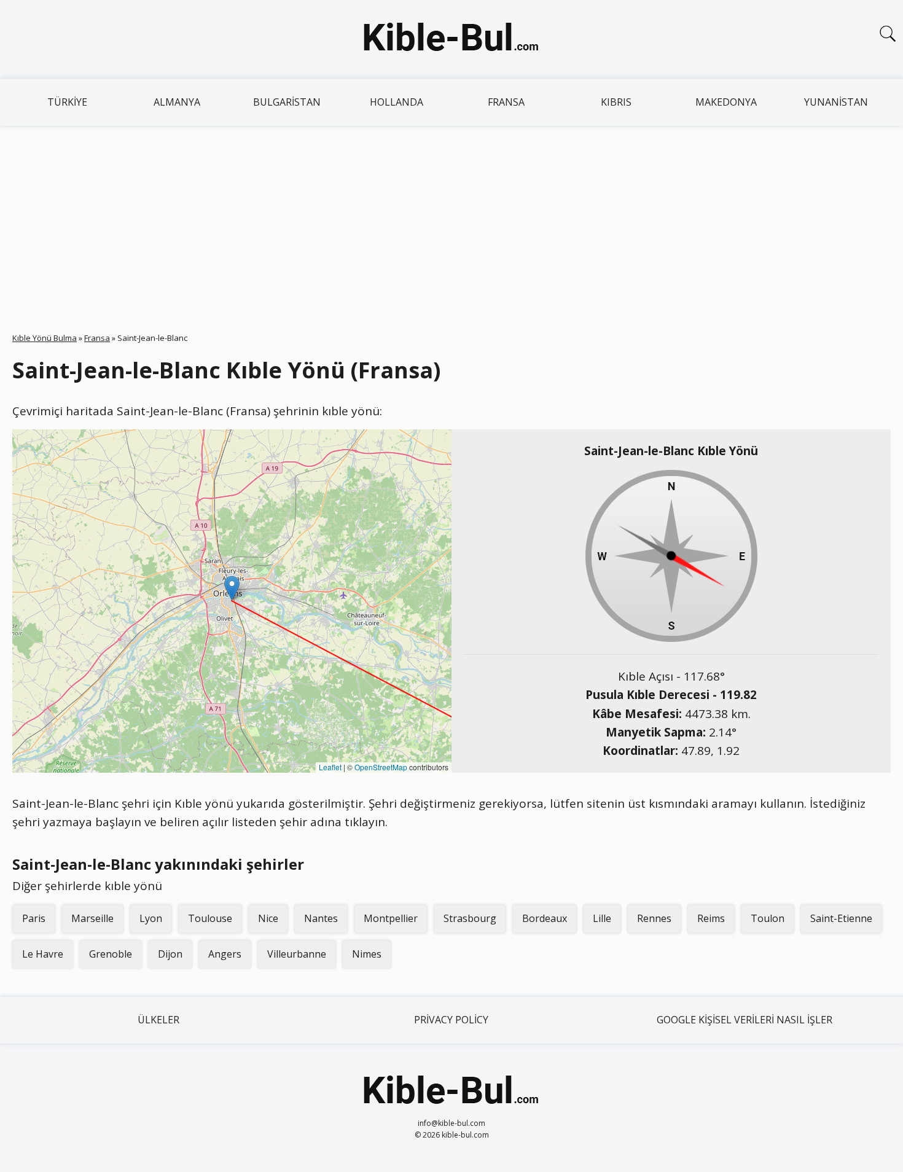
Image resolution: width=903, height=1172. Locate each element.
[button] (232, 588)
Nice (268, 918)
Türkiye (67, 102)
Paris (33, 918)
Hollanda (396, 102)
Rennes (654, 918)
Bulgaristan (287, 102)
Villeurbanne (296, 954)
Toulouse (210, 918)
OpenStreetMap (380, 767)
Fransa (506, 102)
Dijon (170, 954)
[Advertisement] (451, 218)
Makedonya (726, 102)
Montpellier (391, 918)
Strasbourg (470, 918)
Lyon (150, 918)
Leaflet (330, 767)
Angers (224, 954)
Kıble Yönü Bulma (44, 337)
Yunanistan (836, 102)
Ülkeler (158, 1019)
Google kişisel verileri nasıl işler (744, 1019)
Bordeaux (544, 918)
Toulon (767, 918)
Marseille (92, 918)
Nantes (321, 918)
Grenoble (110, 954)
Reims (711, 918)
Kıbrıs (616, 102)
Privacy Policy (451, 1019)
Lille (602, 918)
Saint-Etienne (841, 918)
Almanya (177, 102)
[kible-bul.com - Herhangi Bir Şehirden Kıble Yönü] (451, 39)
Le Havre (42, 954)
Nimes (366, 954)
